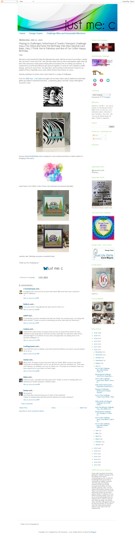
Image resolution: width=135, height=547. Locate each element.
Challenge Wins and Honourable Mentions (66, 33)
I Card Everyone (29, 289)
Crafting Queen (29, 346)
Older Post (83, 408)
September (99, 360)
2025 (96, 335)
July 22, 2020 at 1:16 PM (31, 298)
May (97, 433)
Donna (25, 390)
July (97, 366)
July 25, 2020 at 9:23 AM (31, 400)
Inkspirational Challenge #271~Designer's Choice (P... (103, 413)
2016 (95, 456)
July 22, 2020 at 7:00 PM (31, 340)
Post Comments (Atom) (36, 411)
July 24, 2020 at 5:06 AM (31, 384)
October (98, 358)
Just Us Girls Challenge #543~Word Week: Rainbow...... (102, 425)
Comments (98, 139)
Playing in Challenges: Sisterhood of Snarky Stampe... (103, 390)
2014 (95, 462)
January (98, 444)
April (97, 436)
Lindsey (26, 329)
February (99, 442)
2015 (95, 459)
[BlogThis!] (41, 278)
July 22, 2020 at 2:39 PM (31, 309)
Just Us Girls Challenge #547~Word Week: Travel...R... (102, 370)
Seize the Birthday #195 (33, 156)
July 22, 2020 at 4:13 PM (31, 323)
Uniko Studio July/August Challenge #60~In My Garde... (103, 403)
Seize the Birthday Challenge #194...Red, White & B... (104, 408)
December (99, 352)
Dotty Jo (26, 304)
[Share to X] (43, 278)
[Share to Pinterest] (47, 278)
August (98, 363)
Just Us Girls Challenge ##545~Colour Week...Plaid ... (104, 397)
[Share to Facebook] (45, 278)
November (99, 355)
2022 (96, 344)
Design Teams (35, 33)
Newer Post (23, 408)
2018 (95, 451)
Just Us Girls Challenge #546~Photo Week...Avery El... (104, 380)
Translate (107, 97)
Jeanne (26, 360)
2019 (95, 448)
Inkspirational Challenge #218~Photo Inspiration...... (104, 375)
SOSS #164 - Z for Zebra (33, 79)
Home (22, 33)
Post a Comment (27, 404)
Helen (25, 377)
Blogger (93, 532)
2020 (96, 349)
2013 (95, 465)
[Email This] (39, 278)
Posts (96, 135)
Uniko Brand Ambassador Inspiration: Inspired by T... (104, 385)
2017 (95, 454)
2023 (96, 341)
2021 (95, 347)
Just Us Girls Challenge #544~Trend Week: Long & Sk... (104, 419)
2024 (96, 338)
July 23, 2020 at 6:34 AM (31, 371)
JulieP (25, 316)
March (98, 439)
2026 (96, 333)
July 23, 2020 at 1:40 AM (31, 354)
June (97, 430)
